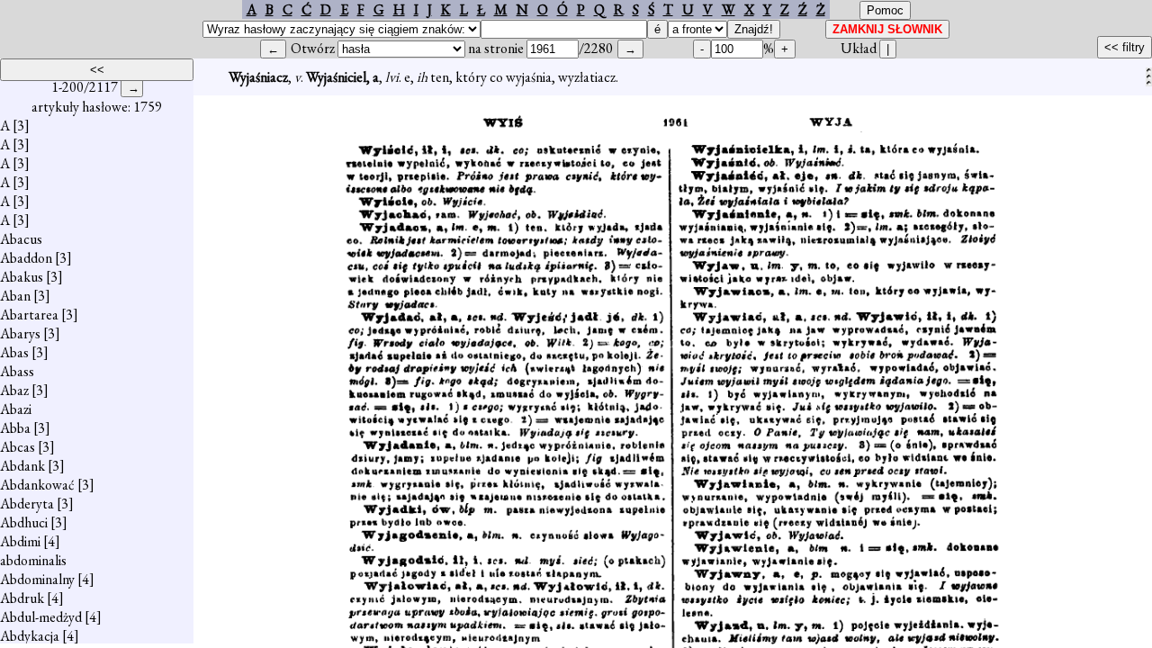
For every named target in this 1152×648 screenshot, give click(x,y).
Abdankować (37, 484)
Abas (14, 352)
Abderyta (27, 503)
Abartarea (29, 314)
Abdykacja (29, 635)
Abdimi (20, 541)
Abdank (22, 465)
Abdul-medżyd (41, 617)
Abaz (14, 390)
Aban (15, 295)
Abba (15, 427)
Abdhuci (24, 522)
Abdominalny (37, 579)
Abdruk (22, 598)
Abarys (20, 333)
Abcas (17, 446)
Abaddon (26, 257)
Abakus (21, 276)
